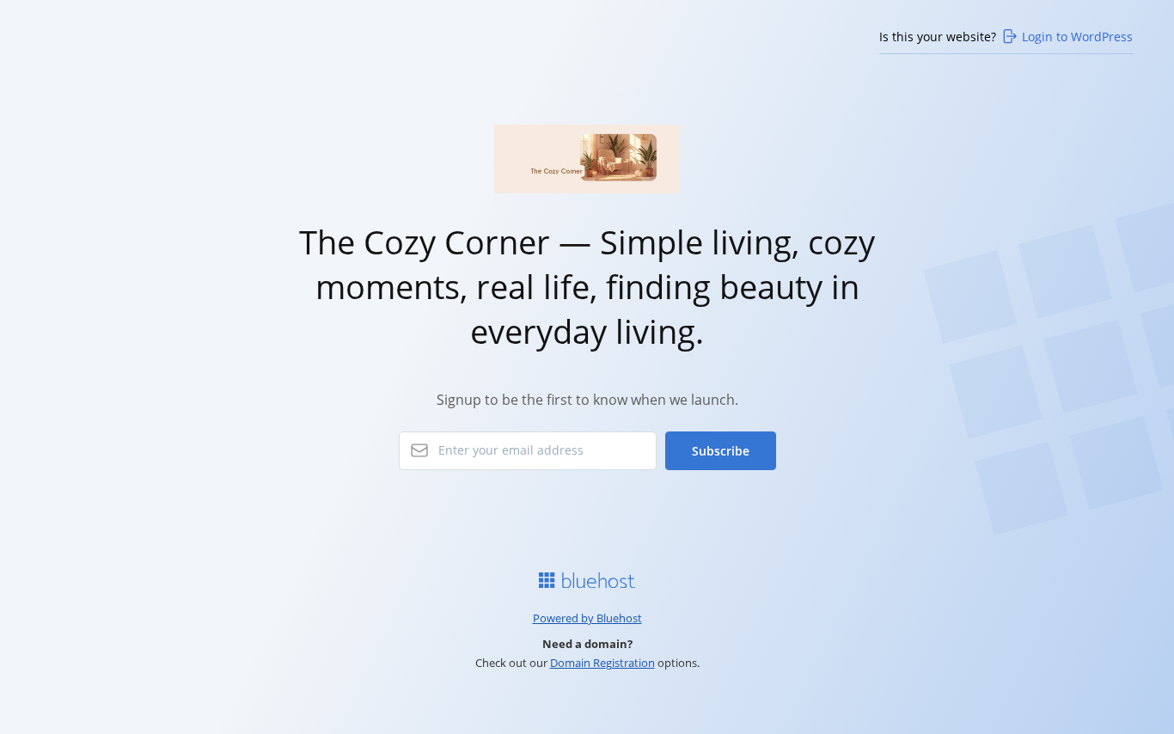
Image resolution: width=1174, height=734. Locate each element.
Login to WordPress (1077, 36)
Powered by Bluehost (587, 618)
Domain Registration (602, 662)
